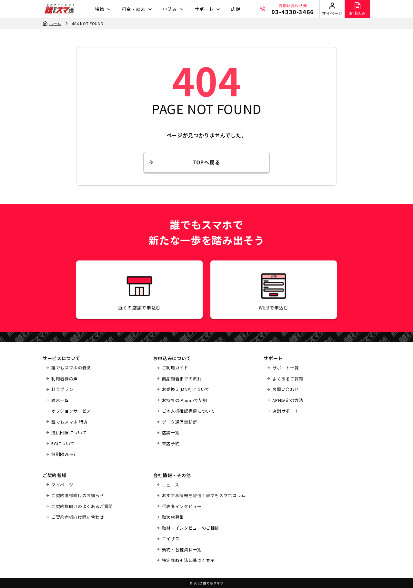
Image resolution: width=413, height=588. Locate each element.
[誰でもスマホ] (59, 9)
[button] (102, 9)
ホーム (55, 23)
